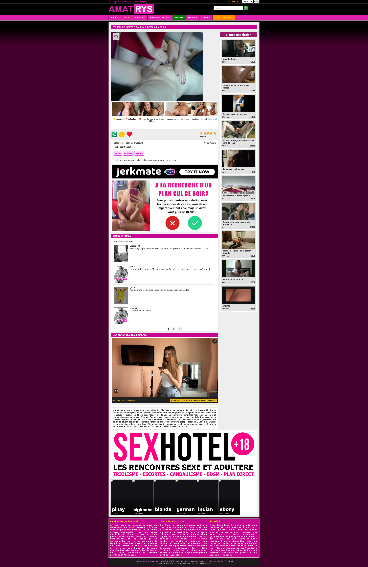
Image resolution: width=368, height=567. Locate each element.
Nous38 (127, 147)
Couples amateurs (134, 143)
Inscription (232, 2)
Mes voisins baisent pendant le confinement (153, 412)
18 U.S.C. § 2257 (166, 561)
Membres (192, 18)
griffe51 (134, 287)
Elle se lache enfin (156, 424)
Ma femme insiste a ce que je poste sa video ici (136, 410)
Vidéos (126, 18)
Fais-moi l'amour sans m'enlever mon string (162, 417)
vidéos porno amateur (238, 532)
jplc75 (133, 266)
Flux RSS (229, 561)
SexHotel (206, 18)
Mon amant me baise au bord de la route (186, 424)
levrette (226, 306)
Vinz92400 (135, 246)
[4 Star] (211, 133)
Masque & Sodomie (197, 422)
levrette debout (230, 59)
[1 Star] (201, 133)
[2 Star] (204, 133)
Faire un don (180, 561)
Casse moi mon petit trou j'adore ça (186, 415)
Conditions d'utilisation (146, 561)
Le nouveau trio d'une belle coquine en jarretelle (188, 419)
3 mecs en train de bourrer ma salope (168, 422)
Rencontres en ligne (160, 18)
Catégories (139, 18)
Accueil (114, 18)
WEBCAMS (179, 18)
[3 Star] (208, 133)
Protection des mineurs (198, 561)
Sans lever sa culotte (233, 279)
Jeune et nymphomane (233, 169)
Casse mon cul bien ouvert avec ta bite (169, 426)
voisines (152, 543)
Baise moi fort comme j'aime (236, 196)
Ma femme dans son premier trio (177, 410)
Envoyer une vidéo (224, 18)
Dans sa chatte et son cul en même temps (144, 419)
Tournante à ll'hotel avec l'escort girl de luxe (145, 415)
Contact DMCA (216, 561)
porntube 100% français (123, 555)
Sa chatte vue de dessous (235, 114)
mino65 (133, 308)
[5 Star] (214, 133)
